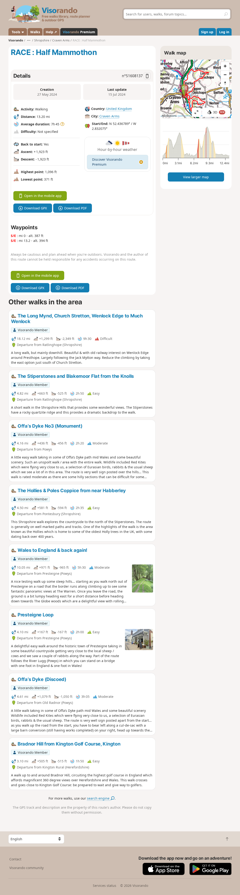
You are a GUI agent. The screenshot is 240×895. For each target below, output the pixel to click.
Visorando (15, 40)
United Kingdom (119, 108)
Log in (224, 32)
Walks (35, 32)
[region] (196, 89)
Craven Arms (109, 116)
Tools (16, 32)
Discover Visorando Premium (107, 162)
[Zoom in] (225, 66)
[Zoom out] (225, 74)
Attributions (169, 116)
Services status (104, 885)
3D (218, 112)
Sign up (207, 32)
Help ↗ (51, 32)
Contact (15, 859)
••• (28, 40)
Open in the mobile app (43, 195)
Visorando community (26, 868)
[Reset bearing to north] (225, 83)
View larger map (196, 177)
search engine (98, 798)
